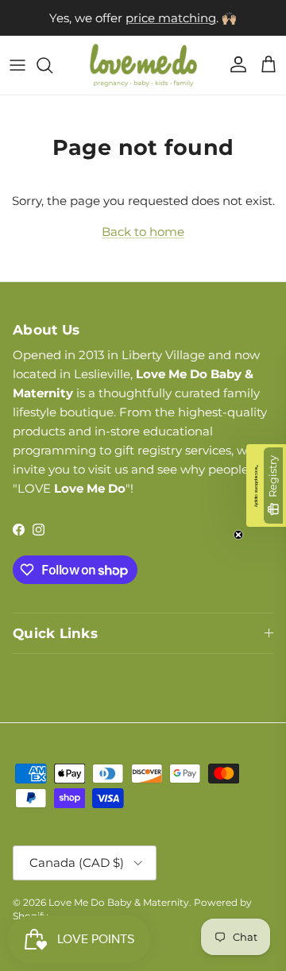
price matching (171, 17)
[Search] (52, 65)
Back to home (143, 231)
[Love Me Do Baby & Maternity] (143, 65)
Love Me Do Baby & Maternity (118, 902)
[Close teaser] (238, 535)
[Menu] (17, 65)
